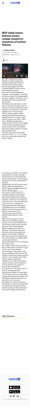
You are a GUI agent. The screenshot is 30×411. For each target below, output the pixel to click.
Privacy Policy (6, 399)
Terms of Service (14, 399)
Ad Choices (24, 399)
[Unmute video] (15, 71)
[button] (3, 3)
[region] (15, 17)
